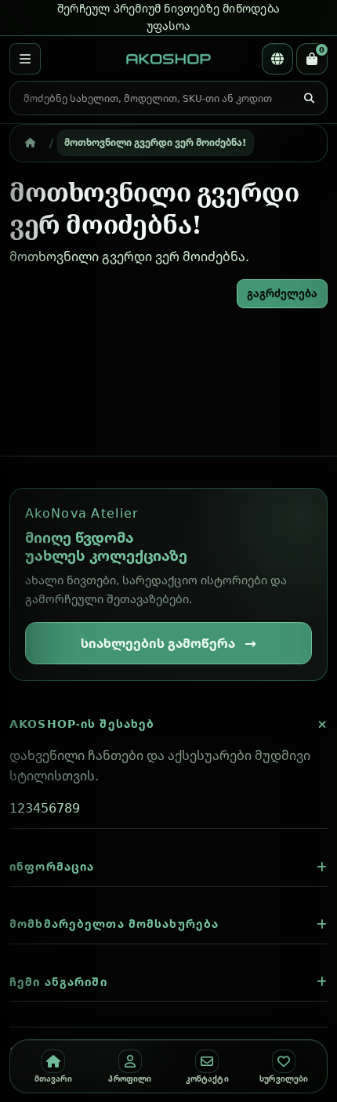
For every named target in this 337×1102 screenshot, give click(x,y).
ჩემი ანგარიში (58, 981)
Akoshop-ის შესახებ (81, 723)
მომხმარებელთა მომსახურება (114, 923)
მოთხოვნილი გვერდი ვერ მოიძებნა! (155, 142)
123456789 (44, 807)
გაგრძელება (282, 293)
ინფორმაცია (51, 866)
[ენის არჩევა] (277, 59)
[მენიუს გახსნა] (25, 59)
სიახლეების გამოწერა (158, 643)
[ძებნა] (309, 99)
